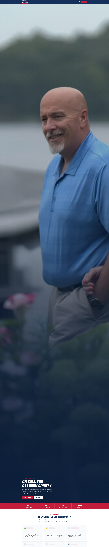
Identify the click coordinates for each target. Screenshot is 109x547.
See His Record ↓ (28, 497)
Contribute (38, 497)
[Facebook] (79, 2)
